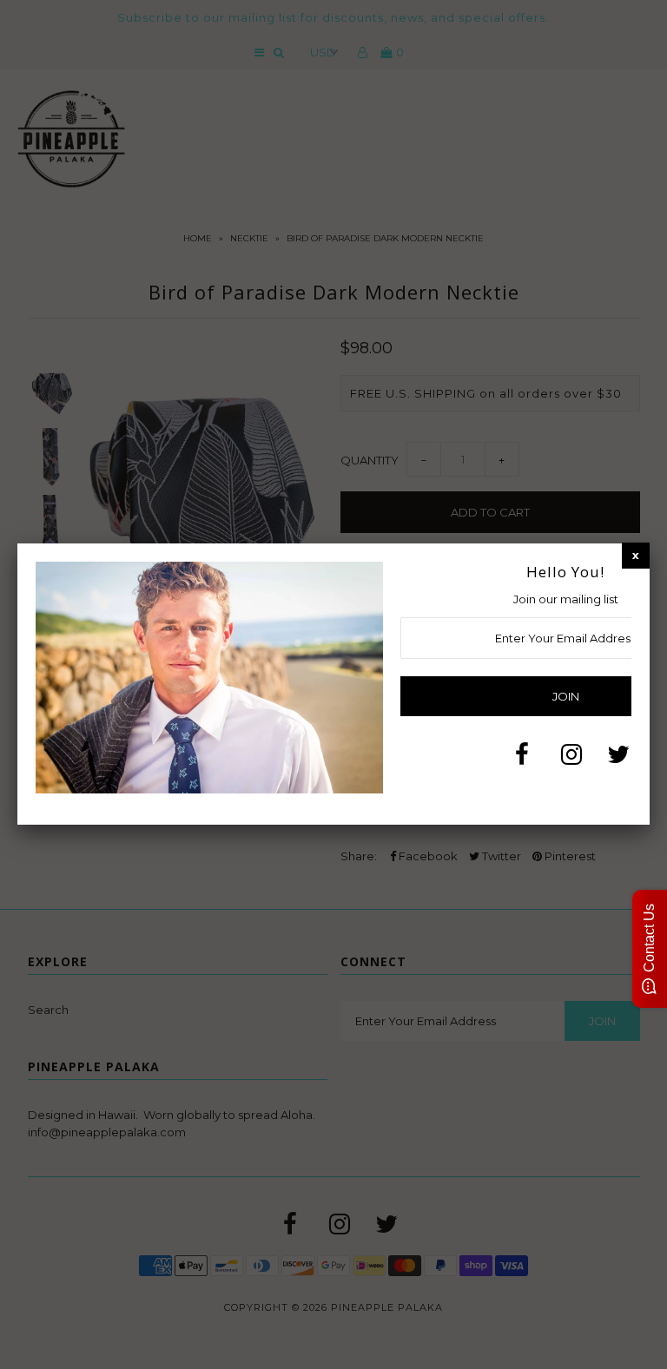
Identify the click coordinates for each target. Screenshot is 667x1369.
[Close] (636, 555)
